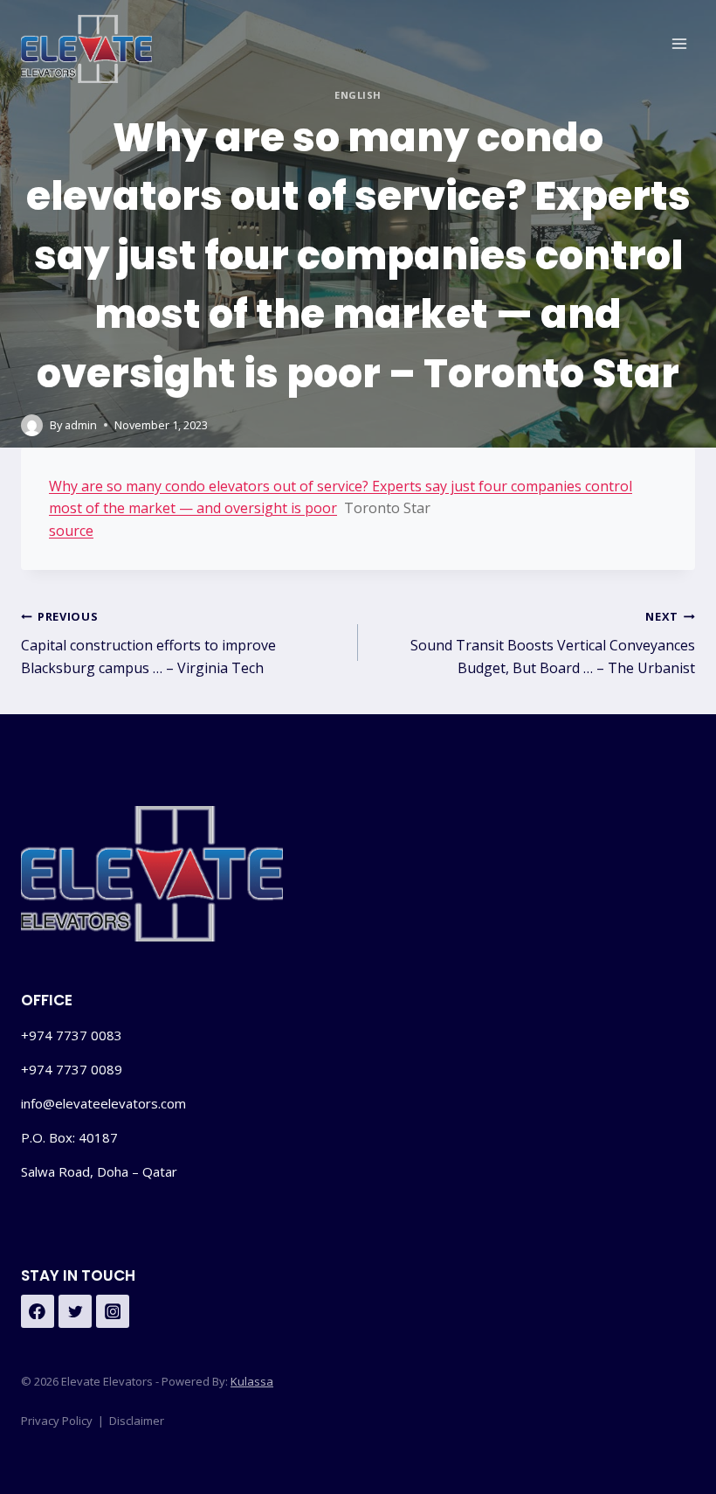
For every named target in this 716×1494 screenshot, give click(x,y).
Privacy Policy (57, 1420)
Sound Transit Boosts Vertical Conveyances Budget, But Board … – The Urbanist (552, 642)
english (358, 94)
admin (81, 425)
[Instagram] (112, 1311)
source (71, 530)
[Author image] (32, 425)
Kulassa (252, 1381)
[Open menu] (679, 43)
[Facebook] (37, 1311)
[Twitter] (75, 1311)
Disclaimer (136, 1420)
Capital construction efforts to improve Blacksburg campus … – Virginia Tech (148, 642)
